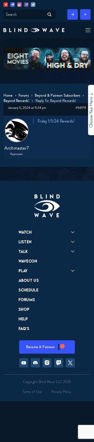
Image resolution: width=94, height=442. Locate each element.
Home (8, 95)
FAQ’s (23, 328)
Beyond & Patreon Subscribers (57, 95)
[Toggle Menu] (87, 30)
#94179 (81, 107)
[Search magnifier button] (49, 14)
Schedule (28, 290)
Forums (23, 95)
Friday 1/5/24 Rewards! (56, 121)
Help (23, 318)
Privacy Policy (61, 391)
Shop (24, 309)
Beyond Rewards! (16, 100)
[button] (33, 30)
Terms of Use (32, 391)
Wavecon (27, 261)
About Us (28, 280)
